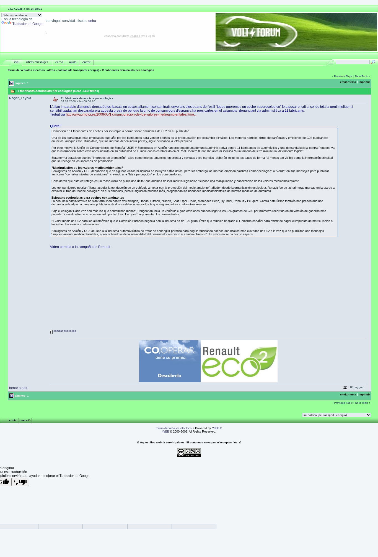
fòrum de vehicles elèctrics (26, 69)
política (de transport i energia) (78, 69)
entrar (86, 62)
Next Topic (361, 76)
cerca (59, 62)
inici (16, 62)
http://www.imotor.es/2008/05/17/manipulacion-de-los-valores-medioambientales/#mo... (131, 114)
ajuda (72, 62)
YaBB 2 (217, 428)
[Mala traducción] (20, 482)
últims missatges (37, 62)
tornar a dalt (18, 388)
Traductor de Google (27, 24)
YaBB (165, 431)
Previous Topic (343, 76)
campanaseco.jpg (64, 330)
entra (92, 21)
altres (51, 69)
